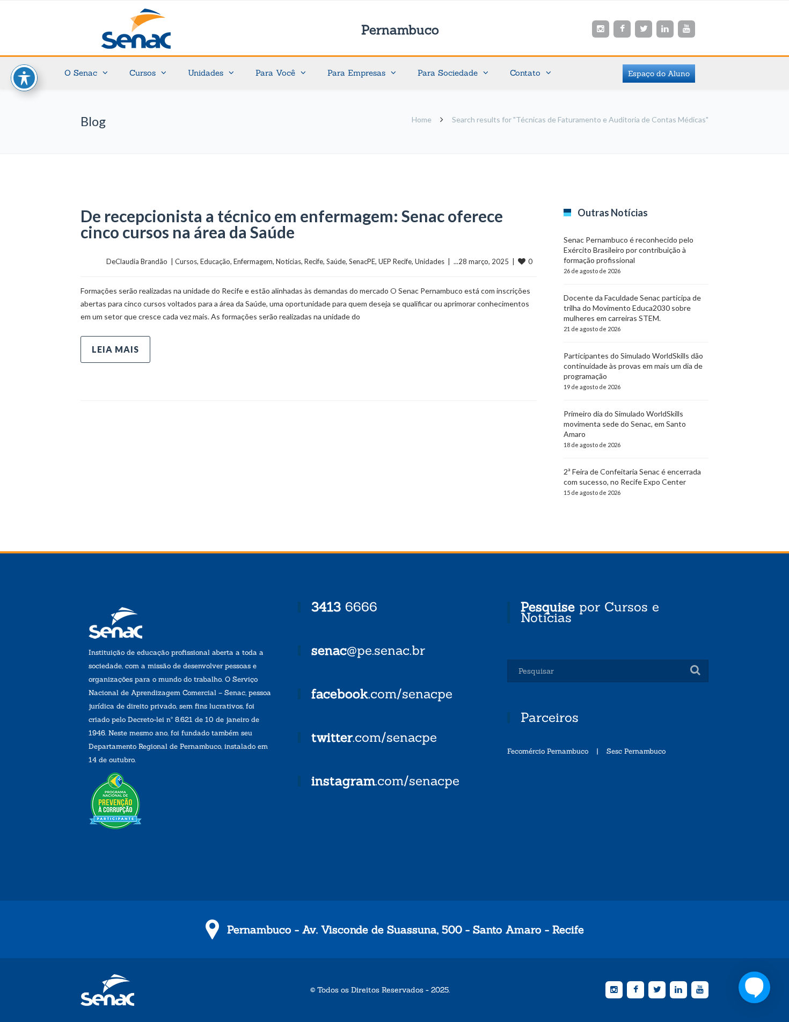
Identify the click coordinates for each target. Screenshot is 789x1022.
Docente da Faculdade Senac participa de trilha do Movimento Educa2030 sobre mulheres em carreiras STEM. (632, 308)
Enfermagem (253, 261)
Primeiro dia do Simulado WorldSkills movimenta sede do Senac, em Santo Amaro (625, 424)
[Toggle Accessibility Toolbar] (24, 78)
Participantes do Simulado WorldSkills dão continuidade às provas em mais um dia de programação (633, 366)
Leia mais (115, 349)
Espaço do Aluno (659, 73)
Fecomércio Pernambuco (547, 751)
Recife (313, 261)
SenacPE (362, 261)
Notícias (288, 261)
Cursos (186, 261)
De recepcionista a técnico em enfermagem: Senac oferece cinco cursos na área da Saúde (292, 224)
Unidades (429, 261)
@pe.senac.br (368, 650)
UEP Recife (395, 261)
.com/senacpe (381, 693)
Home (422, 119)
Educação (215, 261)
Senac (153, 29)
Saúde (336, 261)
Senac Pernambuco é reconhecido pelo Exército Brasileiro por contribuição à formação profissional (628, 250)
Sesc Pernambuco (636, 751)
